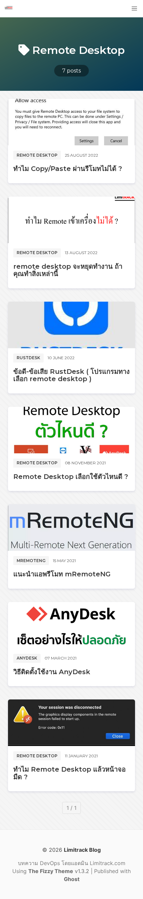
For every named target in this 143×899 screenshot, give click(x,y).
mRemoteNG (31, 560)
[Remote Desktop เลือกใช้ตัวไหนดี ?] (71, 430)
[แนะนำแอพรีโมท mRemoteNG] (71, 527)
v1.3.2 (59, 871)
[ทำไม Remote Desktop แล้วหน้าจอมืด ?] (71, 722)
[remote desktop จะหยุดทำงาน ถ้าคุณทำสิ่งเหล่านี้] (71, 220)
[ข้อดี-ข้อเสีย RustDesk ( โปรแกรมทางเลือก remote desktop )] (71, 325)
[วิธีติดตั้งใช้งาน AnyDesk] (71, 625)
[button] (134, 8)
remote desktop (37, 155)
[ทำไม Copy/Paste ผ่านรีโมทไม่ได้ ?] (71, 122)
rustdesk (28, 357)
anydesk (27, 658)
